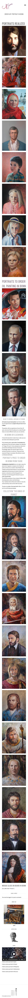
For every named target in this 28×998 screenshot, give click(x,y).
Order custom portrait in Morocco (10, 971)
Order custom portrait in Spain (9, 961)
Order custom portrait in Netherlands (11, 969)
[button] (14, 954)
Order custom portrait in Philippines (10, 966)
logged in (10, 897)
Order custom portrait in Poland (9, 964)
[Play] (3, 959)
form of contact (12, 488)
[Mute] (22, 959)
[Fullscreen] (24, 959)
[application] (14, 954)
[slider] (13, 959)
